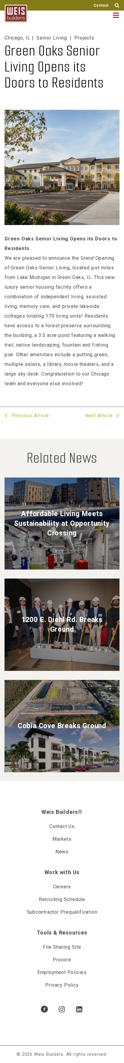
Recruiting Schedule (62, 899)
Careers (62, 887)
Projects (84, 38)
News (62, 852)
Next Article (99, 415)
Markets (62, 839)
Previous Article (29, 415)
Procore (62, 960)
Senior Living (51, 38)
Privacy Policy (62, 985)
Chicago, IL (17, 38)
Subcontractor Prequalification (62, 912)
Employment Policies (62, 972)
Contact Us (62, 826)
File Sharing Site (62, 947)
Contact (101, 5)
